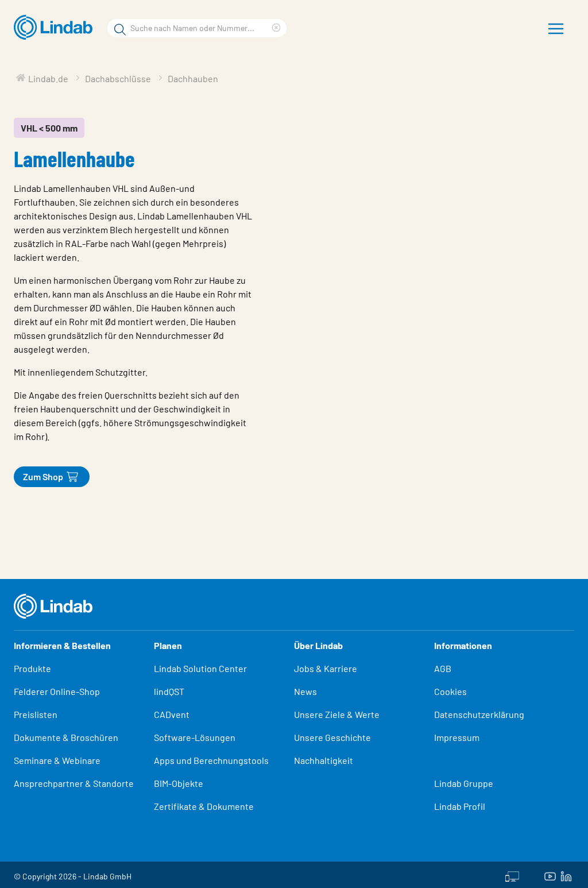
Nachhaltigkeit (323, 760)
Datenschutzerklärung (479, 714)
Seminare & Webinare (57, 760)
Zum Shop (43, 476)
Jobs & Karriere (325, 668)
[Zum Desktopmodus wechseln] (512, 874)
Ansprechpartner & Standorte (75, 783)
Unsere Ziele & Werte (337, 714)
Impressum (456, 737)
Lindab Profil (459, 806)
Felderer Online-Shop (57, 691)
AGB (442, 668)
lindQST (169, 691)
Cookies (450, 691)
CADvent (171, 714)
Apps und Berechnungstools (211, 760)
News (305, 691)
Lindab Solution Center (200, 668)
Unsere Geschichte (332, 737)
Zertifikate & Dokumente (204, 806)
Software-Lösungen (194, 737)
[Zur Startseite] (56, 27)
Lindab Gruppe (463, 783)
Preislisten (35, 714)
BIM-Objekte (178, 783)
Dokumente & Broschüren (66, 737)
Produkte (32, 668)
